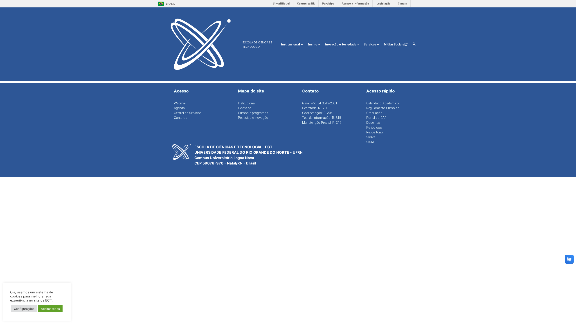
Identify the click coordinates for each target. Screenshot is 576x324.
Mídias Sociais (394, 44)
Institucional (291, 44)
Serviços (370, 44)
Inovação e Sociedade (341, 44)
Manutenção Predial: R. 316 (321, 123)
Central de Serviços (188, 113)
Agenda (179, 108)
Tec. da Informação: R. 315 (321, 118)
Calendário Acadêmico (382, 103)
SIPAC (370, 137)
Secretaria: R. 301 (314, 108)
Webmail (180, 103)
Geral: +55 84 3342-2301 (319, 103)
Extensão (244, 108)
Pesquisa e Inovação (253, 118)
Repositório (374, 132)
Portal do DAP (376, 118)
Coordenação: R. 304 (317, 113)
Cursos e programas (253, 113)
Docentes (373, 123)
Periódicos (374, 128)
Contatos (180, 118)
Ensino (313, 44)
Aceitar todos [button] (50, 308)
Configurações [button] (24, 308)
